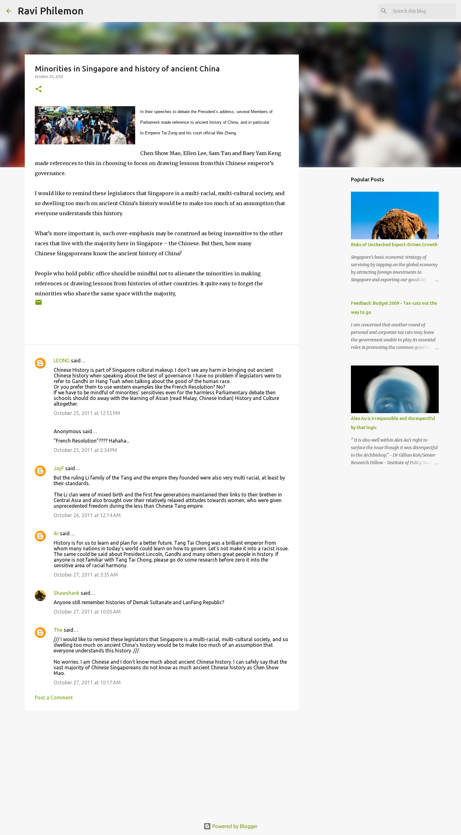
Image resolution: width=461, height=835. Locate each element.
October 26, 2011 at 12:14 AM (87, 515)
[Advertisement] (161, 763)
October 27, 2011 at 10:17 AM (87, 682)
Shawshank (66, 593)
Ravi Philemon (50, 10)
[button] (38, 89)
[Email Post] (38, 305)
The (58, 630)
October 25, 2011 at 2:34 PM (85, 450)
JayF (59, 468)
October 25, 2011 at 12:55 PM (87, 413)
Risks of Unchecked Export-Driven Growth (394, 244)
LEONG (62, 360)
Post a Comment (54, 697)
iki (56, 533)
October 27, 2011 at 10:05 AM (87, 612)
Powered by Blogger (234, 826)
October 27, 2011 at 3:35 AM (86, 575)
